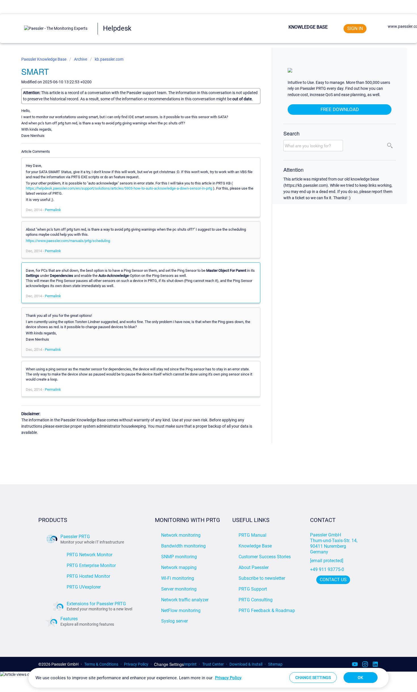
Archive (80, 59)
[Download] (198, 279)
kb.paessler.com (109, 59)
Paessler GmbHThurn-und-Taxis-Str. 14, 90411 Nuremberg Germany (334, 543)
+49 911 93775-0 (327, 569)
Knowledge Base (308, 27)
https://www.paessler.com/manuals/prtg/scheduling (68, 241)
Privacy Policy (136, 664)
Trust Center (213, 664)
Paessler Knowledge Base (44, 59)
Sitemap (275, 664)
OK (360, 677)
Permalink (53, 210)
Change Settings (169, 664)
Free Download (340, 109)
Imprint (190, 664)
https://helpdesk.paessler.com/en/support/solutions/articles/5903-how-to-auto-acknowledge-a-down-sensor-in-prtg (119, 188)
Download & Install (245, 664)
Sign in (355, 28)
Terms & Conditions (101, 664)
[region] (208, 678)
